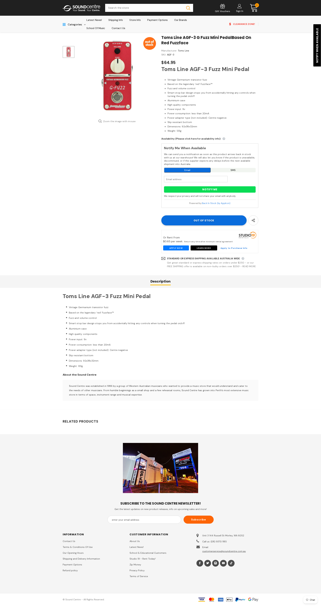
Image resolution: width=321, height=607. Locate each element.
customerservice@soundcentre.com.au (224, 551)
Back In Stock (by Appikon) (216, 203)
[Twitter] (207, 563)
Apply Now (176, 248)
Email (187, 170)
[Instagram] (215, 563)
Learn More (204, 248)
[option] (117, 76)
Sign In (239, 11)
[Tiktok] (231, 563)
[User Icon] (239, 6)
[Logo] (81, 8)
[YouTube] (223, 563)
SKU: (163, 54)
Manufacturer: (169, 50)
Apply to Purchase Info (234, 248)
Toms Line (183, 50)
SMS (233, 170)
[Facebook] (199, 563)
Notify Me (209, 189)
